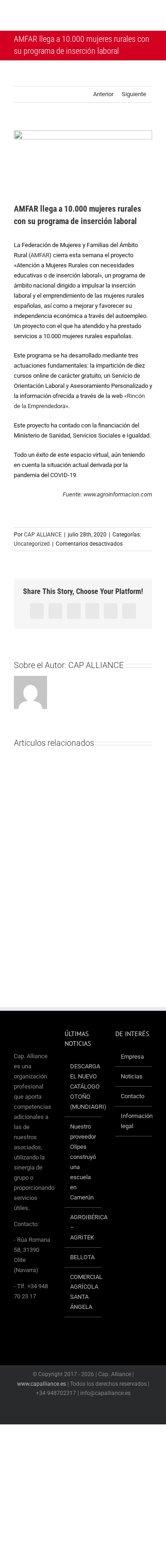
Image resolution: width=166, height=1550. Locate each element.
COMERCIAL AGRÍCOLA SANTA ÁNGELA (83, 1292)
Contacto (132, 1096)
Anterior (103, 94)
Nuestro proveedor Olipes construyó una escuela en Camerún (83, 1162)
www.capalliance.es (41, 1384)
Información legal (134, 1120)
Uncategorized (32, 544)
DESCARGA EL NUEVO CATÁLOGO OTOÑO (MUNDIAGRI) (83, 1086)
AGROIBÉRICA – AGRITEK (83, 1227)
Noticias (131, 1076)
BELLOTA (82, 1257)
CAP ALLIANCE (43, 534)
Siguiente (134, 94)
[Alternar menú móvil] (148, 16)
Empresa (132, 1056)
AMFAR (39, 255)
